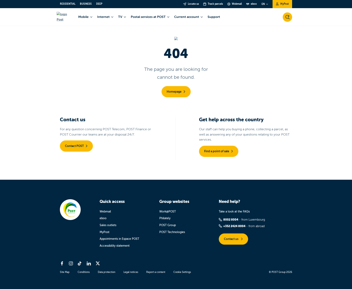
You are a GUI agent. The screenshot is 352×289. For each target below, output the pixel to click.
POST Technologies (172, 232)
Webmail (105, 211)
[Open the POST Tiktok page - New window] (80, 263)
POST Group (167, 225)
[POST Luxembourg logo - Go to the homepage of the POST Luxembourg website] (65, 17)
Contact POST (74, 146)
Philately (164, 218)
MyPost (104, 232)
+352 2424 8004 (234, 226)
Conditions (84, 272)
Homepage (174, 91)
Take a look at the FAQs (234, 211)
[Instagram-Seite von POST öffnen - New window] (71, 263)
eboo (103, 218)
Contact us (231, 239)
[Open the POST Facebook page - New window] (62, 263)
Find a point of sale (216, 151)
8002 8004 (230, 219)
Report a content (155, 272)
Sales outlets (108, 225)
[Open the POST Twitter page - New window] (98, 263)
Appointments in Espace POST (119, 238)
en (263, 4)
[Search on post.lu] (287, 17)
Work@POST (167, 211)
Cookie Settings (182, 272)
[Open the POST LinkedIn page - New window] (89, 263)
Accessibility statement (115, 245)
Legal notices (130, 272)
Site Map (64, 272)
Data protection (106, 272)
